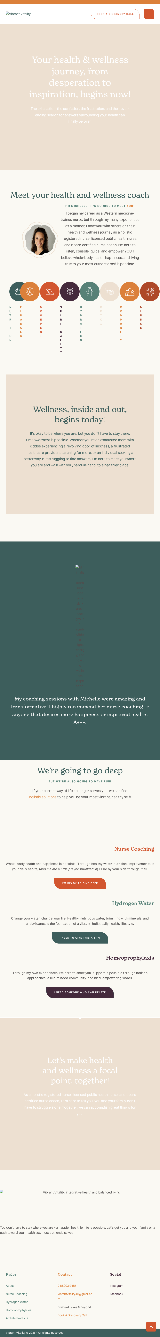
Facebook (116, 1294)
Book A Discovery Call (72, 1315)
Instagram (116, 1286)
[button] (115, 14)
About (10, 1286)
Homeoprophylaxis (18, 1310)
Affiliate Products (17, 1318)
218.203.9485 (67, 1286)
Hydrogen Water (17, 1302)
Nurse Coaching (16, 1294)
